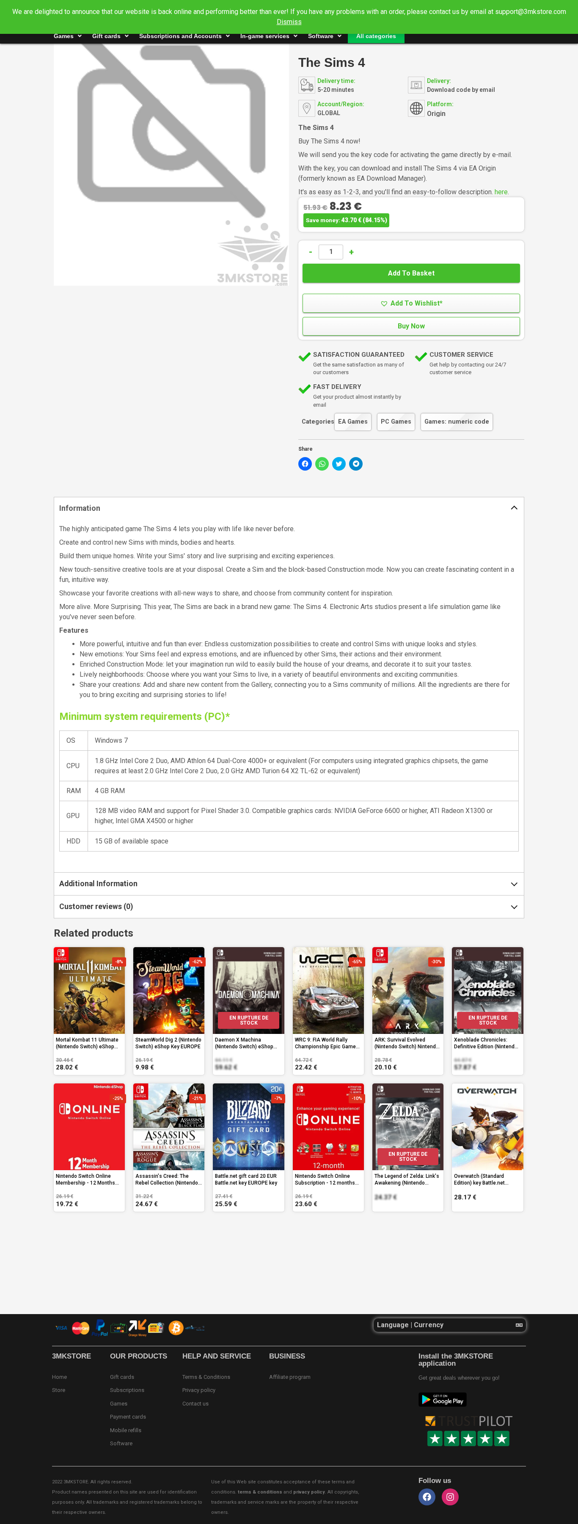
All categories (376, 36)
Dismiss (289, 22)
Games (64, 36)
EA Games (353, 421)
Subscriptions (127, 1390)
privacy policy (309, 1492)
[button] (411, 303)
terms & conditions (260, 1492)
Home (59, 1377)
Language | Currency (410, 1325)
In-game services (264, 36)
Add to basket (411, 273)
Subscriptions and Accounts (180, 36)
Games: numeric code (456, 421)
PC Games (396, 421)
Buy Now (411, 326)
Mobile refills (125, 1430)
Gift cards (106, 36)
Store (58, 1390)
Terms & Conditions (206, 1377)
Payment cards (128, 1417)
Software (320, 36)
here (501, 192)
